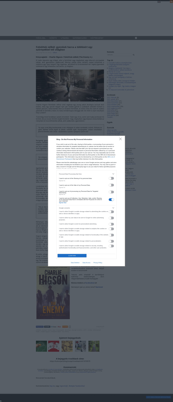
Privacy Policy (98, 262)
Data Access (86, 262)
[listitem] (86, 174)
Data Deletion (75, 262)
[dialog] (86, 201)
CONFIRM (72, 255)
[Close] (121, 139)
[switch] (111, 178)
